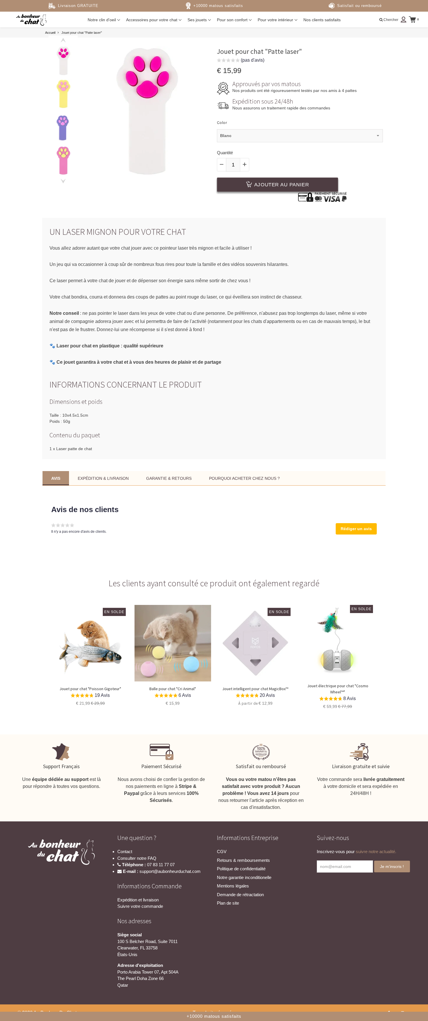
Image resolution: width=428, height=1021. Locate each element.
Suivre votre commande (140, 906)
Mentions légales (233, 885)
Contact (124, 851)
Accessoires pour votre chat (152, 19)
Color (222, 122)
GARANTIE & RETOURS (169, 478)
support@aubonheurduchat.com (170, 871)
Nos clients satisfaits (322, 19)
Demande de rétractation (240, 894)
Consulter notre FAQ (136, 858)
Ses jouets (198, 19)
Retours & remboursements (243, 860)
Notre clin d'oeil (102, 19)
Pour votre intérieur (276, 19)
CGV (222, 851)
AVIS (55, 478)
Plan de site (228, 903)
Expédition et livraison (138, 899)
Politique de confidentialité (241, 868)
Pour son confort (233, 19)
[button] (240, 61)
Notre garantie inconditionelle (244, 877)
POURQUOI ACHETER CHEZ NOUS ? (244, 478)
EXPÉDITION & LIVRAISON (103, 478)
